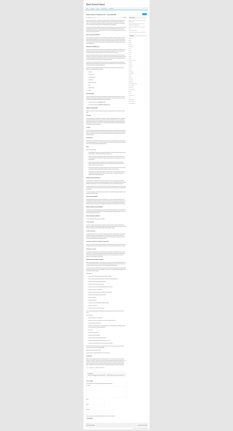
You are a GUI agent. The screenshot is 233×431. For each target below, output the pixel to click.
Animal (130, 40)
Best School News (95, 4)
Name (87, 399)
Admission (130, 38)
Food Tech (130, 52)
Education (130, 44)
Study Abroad (131, 95)
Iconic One (134, 428)
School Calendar (131, 85)
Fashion (130, 48)
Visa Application (131, 101)
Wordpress (146, 428)
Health (130, 58)
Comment (88, 385)
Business (91, 367)
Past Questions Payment (133, 30)
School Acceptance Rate (133, 83)
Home (87, 8)
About (98, 8)
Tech (129, 97)
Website (87, 409)
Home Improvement (132, 60)
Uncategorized (131, 99)
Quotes (130, 75)
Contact (92, 8)
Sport (130, 93)
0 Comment (124, 17)
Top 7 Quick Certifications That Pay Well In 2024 (137, 32)
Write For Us (104, 8)
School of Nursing (132, 89)
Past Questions (131, 73)
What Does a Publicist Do (100, 367)
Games (130, 54)
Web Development (132, 103)
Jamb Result (111, 8)
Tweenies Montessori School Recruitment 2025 (115, 375)
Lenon (88, 17)
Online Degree (131, 71)
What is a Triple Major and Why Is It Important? (96, 375)
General (130, 56)
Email (87, 404)
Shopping (130, 91)
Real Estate (131, 77)
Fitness (130, 50)
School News (131, 87)
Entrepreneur (131, 46)
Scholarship (131, 81)
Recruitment (131, 79)
